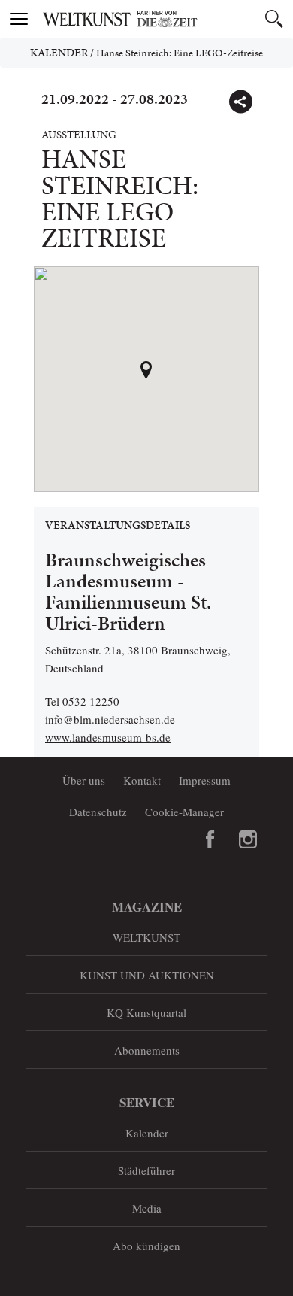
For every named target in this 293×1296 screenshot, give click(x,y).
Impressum (205, 780)
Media (147, 1208)
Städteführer (146, 1170)
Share (240, 101)
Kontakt (142, 780)
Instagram (248, 839)
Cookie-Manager (184, 811)
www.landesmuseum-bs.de (108, 737)
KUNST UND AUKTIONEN (147, 974)
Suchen (274, 19)
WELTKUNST (146, 937)
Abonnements (147, 1050)
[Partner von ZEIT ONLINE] (165, 19)
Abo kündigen (146, 1245)
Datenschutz (98, 811)
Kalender (59, 52)
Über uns (83, 780)
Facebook (210, 839)
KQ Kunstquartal (146, 1012)
